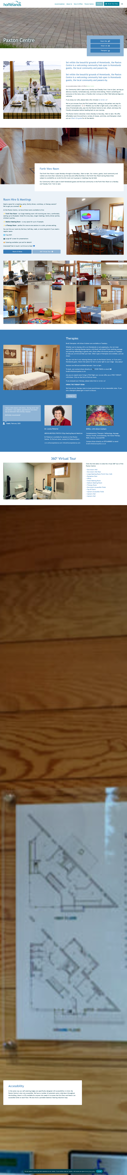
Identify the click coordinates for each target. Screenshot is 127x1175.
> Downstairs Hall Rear (93, 472)
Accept (99, 1171)
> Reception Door (91, 476)
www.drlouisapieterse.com (53, 443)
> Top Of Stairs (91, 489)
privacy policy (91, 1171)
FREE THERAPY (116, 375)
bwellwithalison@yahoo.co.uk (96, 444)
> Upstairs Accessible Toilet (95, 492)
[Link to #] (122, 4)
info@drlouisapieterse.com (71, 443)
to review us (103, 100)
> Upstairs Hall (91, 494)
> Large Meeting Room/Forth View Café (99, 474)
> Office (89, 478)
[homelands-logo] (12, 2)
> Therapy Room (91, 485)
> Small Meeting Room (93, 481)
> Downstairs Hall (91, 470)
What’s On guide (76, 118)
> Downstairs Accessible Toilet (96, 487)
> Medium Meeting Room (94, 483)
